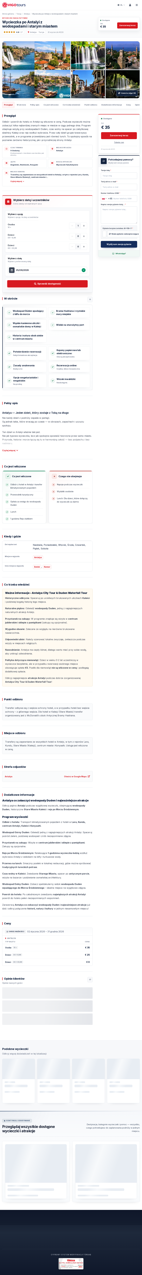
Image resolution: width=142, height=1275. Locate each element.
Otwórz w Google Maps (75, 776)
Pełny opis (34, 105)
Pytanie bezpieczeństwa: (118, 228)
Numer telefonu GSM (110, 193)
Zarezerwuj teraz (127, 25)
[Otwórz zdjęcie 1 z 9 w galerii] (36, 69)
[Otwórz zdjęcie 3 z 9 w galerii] (123, 55)
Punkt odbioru (90, 105)
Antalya (27, 14)
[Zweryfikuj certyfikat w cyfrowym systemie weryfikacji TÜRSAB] (71, 1263)
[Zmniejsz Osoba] (72, 226)
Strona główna (8, 14)
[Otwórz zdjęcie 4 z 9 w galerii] (88, 84)
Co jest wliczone (51, 105)
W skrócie (21, 105)
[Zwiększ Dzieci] (84, 236)
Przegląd (8, 105)
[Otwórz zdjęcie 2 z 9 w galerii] (88, 55)
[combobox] (48, 270)
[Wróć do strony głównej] (14, 5)
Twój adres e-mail (109, 182)
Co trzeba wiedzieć (71, 105)
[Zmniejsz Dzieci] (72, 236)
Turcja (18, 14)
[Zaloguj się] (130, 5)
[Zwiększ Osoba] (84, 226)
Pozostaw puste (109, 171)
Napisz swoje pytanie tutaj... (113, 204)
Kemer (47, 567)
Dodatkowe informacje (111, 105)
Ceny (128, 105)
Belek (37, 567)
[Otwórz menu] (137, 5)
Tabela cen (119, 142)
